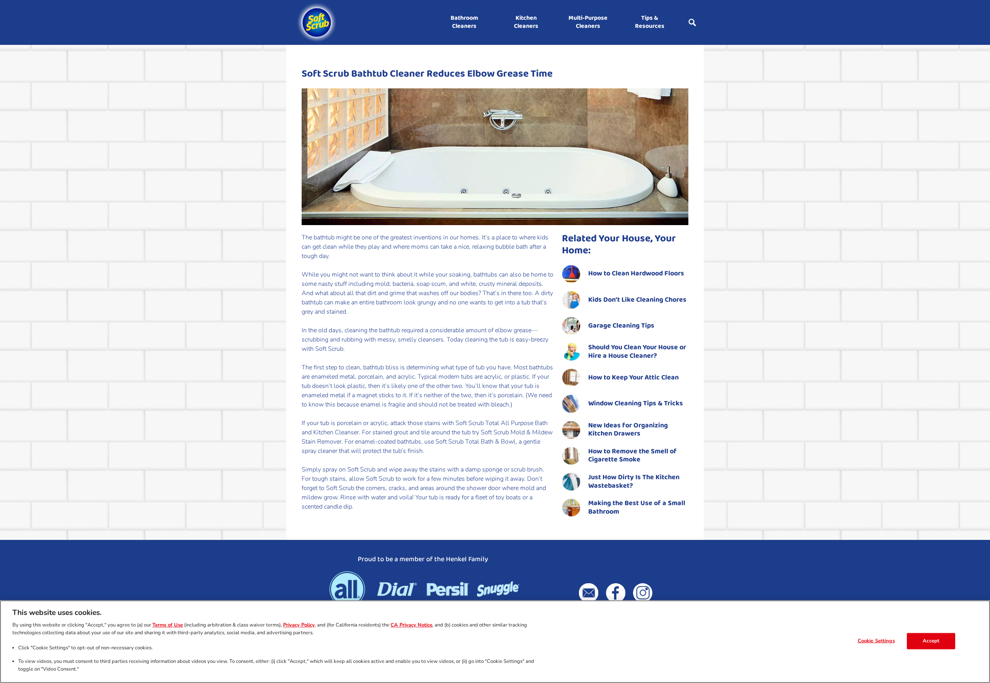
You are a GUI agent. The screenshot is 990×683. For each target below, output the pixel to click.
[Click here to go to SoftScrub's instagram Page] (642, 593)
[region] (495, 641)
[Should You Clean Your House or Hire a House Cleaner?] (625, 352)
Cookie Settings (876, 640)
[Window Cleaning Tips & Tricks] (625, 403)
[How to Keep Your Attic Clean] (625, 378)
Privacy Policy (299, 625)
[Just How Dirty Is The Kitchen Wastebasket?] (625, 482)
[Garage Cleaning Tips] (625, 326)
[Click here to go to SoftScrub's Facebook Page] (615, 593)
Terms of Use (167, 625)
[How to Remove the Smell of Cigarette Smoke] (625, 456)
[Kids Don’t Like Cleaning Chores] (625, 300)
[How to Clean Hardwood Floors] (625, 274)
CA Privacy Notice (411, 625)
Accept (931, 640)
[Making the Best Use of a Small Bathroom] (625, 508)
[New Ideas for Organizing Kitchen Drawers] (625, 430)
